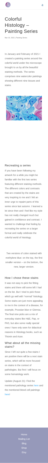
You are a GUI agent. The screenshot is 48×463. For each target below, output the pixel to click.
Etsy (24, 452)
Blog (24, 443)
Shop (24, 448)
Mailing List (24, 439)
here (36, 385)
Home (24, 434)
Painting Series (21, 38)
